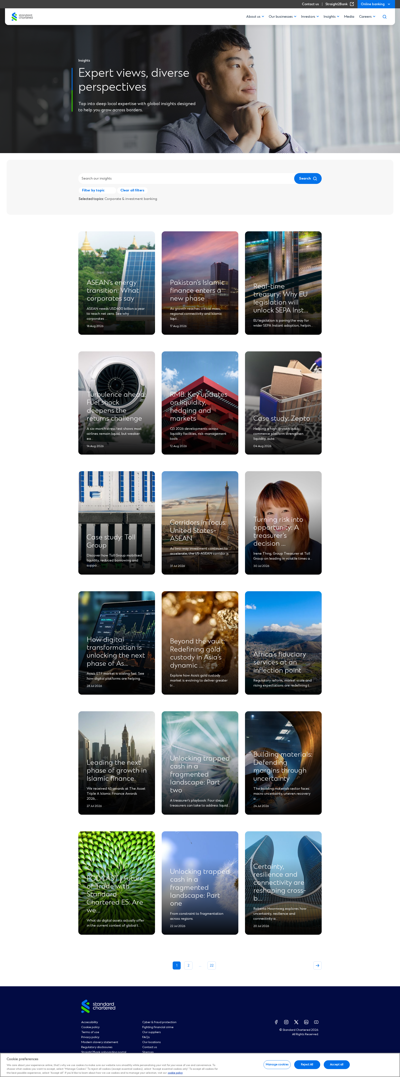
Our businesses (281, 17)
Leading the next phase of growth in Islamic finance (117, 771)
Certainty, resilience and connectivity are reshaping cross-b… (279, 883)
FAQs (146, 1037)
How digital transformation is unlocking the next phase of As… (116, 652)
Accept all (336, 1064)
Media (349, 17)
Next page (317, 965)
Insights (330, 17)
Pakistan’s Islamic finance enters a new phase (197, 291)
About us (253, 17)
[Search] (384, 16)
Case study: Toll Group (111, 541)
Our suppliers (151, 1032)
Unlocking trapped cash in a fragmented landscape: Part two (200, 775)
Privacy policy (90, 1037)
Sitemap (148, 1052)
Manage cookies (277, 1064)
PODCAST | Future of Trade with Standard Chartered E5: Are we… (115, 895)
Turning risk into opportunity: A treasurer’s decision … (278, 532)
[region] (200, 1065)
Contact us (310, 4)
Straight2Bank (340, 4)
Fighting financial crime (158, 1027)
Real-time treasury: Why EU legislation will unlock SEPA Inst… (280, 299)
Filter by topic (93, 190)
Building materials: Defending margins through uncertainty (282, 767)
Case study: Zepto (281, 419)
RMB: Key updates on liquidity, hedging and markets (198, 407)
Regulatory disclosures (96, 1047)
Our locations (151, 1042)
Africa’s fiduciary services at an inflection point (279, 663)
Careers (365, 17)
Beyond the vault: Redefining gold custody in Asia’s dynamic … (197, 653)
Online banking (373, 4)
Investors (308, 17)
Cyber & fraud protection (159, 1022)
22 (212, 965)
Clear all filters (132, 190)
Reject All (307, 1064)
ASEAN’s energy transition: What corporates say (113, 291)
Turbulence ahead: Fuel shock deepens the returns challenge (116, 407)
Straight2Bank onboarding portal (103, 1052)
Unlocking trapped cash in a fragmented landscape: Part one (200, 888)
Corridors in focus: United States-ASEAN (198, 531)
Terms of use (90, 1032)
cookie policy (175, 1073)
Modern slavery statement (99, 1042)
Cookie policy (90, 1027)
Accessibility (89, 1022)
